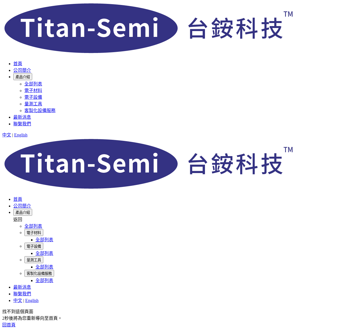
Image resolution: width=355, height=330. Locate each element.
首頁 (17, 63)
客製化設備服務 (39, 110)
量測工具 (33, 103)
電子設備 (33, 97)
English (20, 135)
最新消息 (22, 117)
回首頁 (9, 325)
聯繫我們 (22, 123)
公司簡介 (22, 70)
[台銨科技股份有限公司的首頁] (150, 52)
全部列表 (33, 84)
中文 (6, 135)
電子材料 (33, 90)
